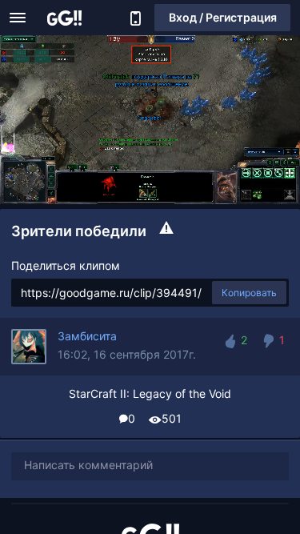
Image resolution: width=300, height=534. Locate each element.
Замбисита (87, 336)
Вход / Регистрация (223, 17)
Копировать (249, 293)
